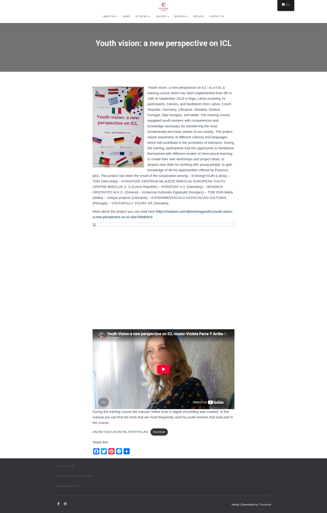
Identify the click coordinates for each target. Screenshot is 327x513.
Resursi (198, 16)
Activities (141, 16)
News (126, 16)
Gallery (161, 16)
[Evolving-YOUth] (163, 6)
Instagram (65, 504)
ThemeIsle (265, 504)
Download (159, 431)
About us (109, 16)
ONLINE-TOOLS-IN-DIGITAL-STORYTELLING (120, 431)
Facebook (58, 504)
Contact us (216, 16)
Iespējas (180, 16)
